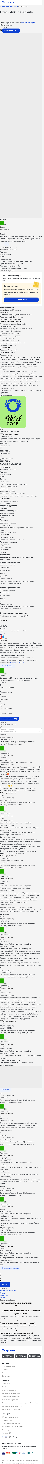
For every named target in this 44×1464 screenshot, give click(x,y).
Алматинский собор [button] (7, 333)
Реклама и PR (6, 1433)
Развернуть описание (10, 434)
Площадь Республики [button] (8, 319)
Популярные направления (11, 1393)
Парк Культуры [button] (6, 326)
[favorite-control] (1, 30)
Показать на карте (28, 23)
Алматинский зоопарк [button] (8, 336)
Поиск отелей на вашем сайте (12, 1427)
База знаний (6, 1384)
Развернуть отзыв (9, 793)
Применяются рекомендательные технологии (18, 1463)
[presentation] (21, 730)
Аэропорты (4, 347)
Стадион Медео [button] (6, 345)
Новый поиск (23, 6)
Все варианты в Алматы (9, 6)
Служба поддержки (8, 1387)
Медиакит (4, 1291)
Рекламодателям (7, 1430)
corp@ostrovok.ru (17, 662)
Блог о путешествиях (9, 1390)
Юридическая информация (11, 1396)
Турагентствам (7, 1420)
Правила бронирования (10, 1400)
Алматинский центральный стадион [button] (14, 329)
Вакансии (5, 1373)
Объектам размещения (10, 1417)
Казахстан (4, 1295)
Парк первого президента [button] (10, 343)
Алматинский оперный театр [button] (11, 324)
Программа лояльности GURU (12, 1406)
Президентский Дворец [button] (9, 317)
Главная (3, 1293)
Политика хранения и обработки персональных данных (21, 1460)
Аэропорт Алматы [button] (7, 350)
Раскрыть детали (6, 755)
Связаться (12, 1291)
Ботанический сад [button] (7, 340)
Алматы (3, 1298)
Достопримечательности (9, 322)
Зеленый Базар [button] (6, 338)
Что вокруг (4, 312)
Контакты (5, 1370)
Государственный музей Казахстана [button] (14, 315)
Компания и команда (9, 1366)
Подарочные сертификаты (11, 1409)
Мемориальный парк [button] (8, 331)
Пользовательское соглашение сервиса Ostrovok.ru (20, 1403)
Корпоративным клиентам (11, 1423)
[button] (21, 46)
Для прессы (6, 1376)
